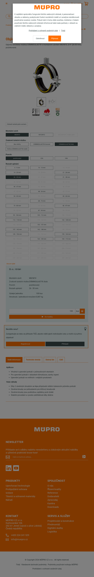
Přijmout (54, 38)
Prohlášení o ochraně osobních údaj (43, 31)
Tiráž (63, 31)
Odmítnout (40, 38)
